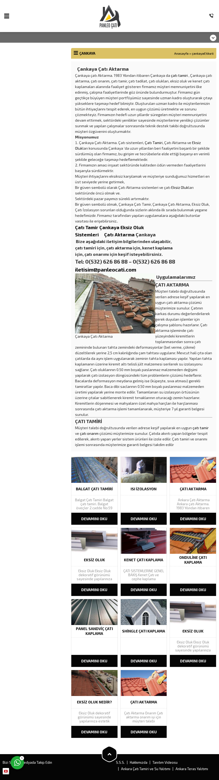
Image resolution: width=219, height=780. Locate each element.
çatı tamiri (179, 75)
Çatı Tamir (153, 142)
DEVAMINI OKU (94, 518)
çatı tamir (201, 427)
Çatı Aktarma (119, 234)
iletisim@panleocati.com (105, 269)
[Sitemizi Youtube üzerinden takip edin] (6, 771)
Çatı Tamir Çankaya (97, 227)
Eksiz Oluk (179, 187)
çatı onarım (89, 433)
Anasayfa (181, 53)
